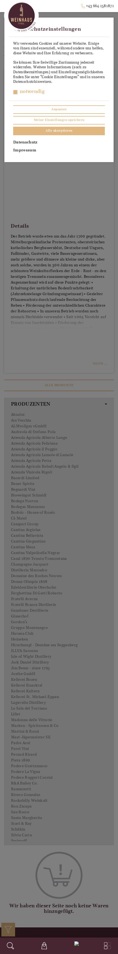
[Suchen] (10, 946)
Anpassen (58, 109)
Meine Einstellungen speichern (59, 120)
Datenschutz (25, 142)
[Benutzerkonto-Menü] (75, 945)
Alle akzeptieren (59, 131)
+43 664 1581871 (100, 6)
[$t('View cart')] (44, 946)
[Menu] (108, 946)
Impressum (24, 150)
